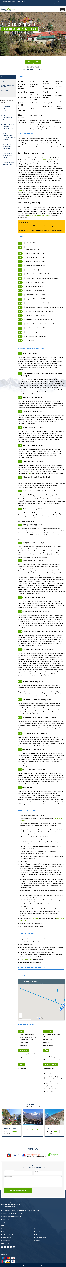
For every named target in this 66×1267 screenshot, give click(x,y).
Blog (59, 2)
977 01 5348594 (17, 2)
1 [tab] (64, 32)
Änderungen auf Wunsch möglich (33, 70)
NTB (50, 190)
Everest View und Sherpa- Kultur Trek (10, 1127)
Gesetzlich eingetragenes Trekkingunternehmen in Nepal (9, 136)
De (56, 4)
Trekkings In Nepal (8, 1235)
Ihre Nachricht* (8, 1176)
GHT (30, 473)
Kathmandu (46, 158)
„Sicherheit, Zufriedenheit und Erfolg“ (8, 109)
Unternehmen (54, 2)
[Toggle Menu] (62, 10)
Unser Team (39, 1232)
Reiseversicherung (26, 960)
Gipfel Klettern (7, 1240)
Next (62, 1123)
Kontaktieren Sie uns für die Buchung (39, 216)
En (53, 4)
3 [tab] (64, 35)
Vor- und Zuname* (9, 1171)
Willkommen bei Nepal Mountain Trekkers (8, 155)
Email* (36, 1171)
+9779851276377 (6, 2)
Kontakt (38, 1240)
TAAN (20, 190)
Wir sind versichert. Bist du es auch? (9, 163)
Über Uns (5, 1232)
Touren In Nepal (7, 1237)
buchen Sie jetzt (33, 62)
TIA (49, 357)
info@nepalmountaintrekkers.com (31, 2)
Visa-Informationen (51, 939)
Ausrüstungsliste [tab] (5, 94)
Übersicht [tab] (3, 77)
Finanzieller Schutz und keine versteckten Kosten (9, 126)
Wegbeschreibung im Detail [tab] (8, 81)
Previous (4, 1123)
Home (4, 1229)
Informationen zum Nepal (42, 1229)
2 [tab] (64, 34)
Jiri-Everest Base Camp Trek (53, 1127)
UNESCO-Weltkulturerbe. (48, 160)
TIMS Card (34, 918)
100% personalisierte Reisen (7, 118)
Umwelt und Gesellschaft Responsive (7, 146)
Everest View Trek (31, 1127)
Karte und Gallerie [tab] (5, 90)
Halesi (62, 164)
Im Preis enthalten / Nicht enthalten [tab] (7, 86)
